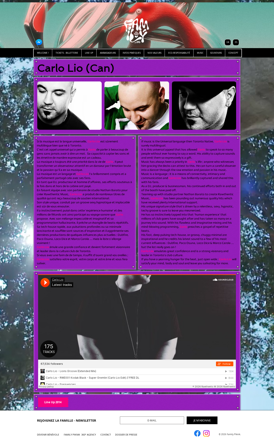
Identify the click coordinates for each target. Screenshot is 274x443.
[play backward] (42, 105)
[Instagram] (206, 433)
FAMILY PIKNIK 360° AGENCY (80, 434)
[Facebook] (197, 433)
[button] (69, 105)
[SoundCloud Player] (137, 331)
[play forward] (230, 105)
